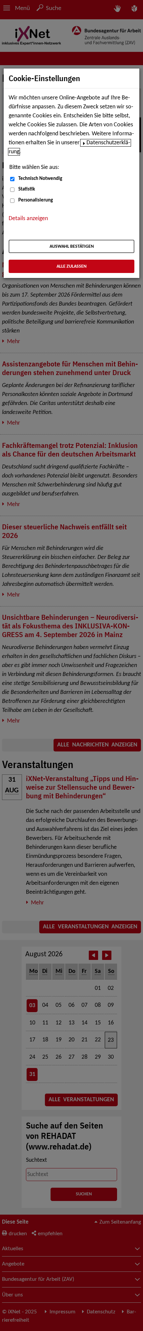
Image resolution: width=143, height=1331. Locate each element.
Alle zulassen (71, 266)
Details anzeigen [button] (28, 218)
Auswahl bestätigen (72, 246)
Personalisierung (35, 200)
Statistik (26, 189)
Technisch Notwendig (40, 178)
